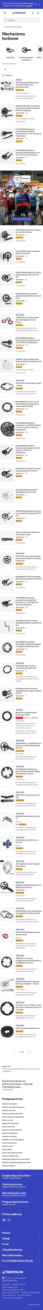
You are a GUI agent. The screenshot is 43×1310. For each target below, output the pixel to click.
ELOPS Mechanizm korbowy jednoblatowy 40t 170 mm (27, 491)
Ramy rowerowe (8, 1127)
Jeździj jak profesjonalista (21, 219)
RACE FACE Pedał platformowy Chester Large (28, 933)
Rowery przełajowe (10, 1133)
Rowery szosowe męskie (12, 1130)
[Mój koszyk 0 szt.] (38, 13)
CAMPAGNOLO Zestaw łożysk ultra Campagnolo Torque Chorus (27, 320)
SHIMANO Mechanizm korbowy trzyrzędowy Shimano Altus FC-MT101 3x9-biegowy (28, 108)
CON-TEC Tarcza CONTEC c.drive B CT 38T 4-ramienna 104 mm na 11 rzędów (29, 1007)
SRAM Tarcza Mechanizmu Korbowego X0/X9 (26, 714)
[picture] (7, 86)
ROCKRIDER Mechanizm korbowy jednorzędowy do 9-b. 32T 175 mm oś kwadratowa (28, 340)
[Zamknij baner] (39, 4)
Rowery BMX (7, 1149)
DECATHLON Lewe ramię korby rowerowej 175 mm (28, 533)
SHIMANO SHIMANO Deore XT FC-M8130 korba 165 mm (29, 886)
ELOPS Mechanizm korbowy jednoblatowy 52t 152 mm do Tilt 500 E (28, 296)
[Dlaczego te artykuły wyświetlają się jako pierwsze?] (3, 75)
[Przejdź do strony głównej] (18, 13)
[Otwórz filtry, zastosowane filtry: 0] (5, 69)
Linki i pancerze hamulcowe (13, 1117)
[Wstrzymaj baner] (35, 4)
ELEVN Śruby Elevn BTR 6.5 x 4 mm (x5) (27, 841)
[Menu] (4, 13)
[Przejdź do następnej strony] (29, 1052)
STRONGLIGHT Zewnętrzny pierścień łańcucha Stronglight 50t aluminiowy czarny (28, 771)
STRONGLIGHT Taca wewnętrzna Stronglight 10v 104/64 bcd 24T (29, 912)
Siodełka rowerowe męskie (13, 1140)
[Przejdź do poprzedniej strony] (13, 1052)
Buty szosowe (7, 1120)
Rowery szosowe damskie (12, 1114)
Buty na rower (7, 1146)
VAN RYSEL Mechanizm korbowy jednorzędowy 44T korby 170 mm (28, 274)
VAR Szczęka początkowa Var (27, 1028)
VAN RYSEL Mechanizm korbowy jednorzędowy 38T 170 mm (28, 470)
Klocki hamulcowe (9, 1143)
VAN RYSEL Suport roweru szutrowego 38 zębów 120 (26, 667)
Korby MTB (10, 57)
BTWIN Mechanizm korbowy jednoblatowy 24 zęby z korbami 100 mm (29, 691)
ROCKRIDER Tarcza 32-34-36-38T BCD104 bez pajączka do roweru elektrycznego (27, 404)
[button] (35, 723)
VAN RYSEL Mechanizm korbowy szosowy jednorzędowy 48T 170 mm (28, 513)
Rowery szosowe (9, 1110)
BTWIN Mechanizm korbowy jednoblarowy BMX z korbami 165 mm (29, 623)
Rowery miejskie (8, 1166)
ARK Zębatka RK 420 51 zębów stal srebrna (28, 865)
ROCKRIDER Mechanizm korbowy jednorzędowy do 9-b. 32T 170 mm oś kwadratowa (28, 152)
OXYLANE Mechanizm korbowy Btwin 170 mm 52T (28, 252)
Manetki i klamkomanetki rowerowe (16, 1162)
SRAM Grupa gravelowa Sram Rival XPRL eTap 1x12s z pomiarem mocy (27, 85)
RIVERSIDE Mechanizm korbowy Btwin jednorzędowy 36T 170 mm (29, 578)
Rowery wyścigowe (9, 1104)
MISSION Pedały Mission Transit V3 (28, 817)
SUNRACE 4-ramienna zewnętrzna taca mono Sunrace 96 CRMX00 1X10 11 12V (28, 960)
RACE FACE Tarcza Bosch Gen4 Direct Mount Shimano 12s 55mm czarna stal (28, 558)
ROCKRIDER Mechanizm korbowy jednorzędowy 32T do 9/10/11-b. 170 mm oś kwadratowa (28, 449)
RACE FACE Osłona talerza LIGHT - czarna (29, 384)
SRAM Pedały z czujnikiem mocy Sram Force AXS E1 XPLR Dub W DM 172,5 (29, 745)
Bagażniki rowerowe (10, 1123)
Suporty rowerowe (9, 1136)
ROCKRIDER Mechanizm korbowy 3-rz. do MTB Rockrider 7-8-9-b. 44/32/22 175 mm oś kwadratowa (28, 426)
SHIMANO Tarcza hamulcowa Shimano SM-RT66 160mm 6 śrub (28, 360)
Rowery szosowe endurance (13, 1107)
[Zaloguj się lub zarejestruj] (33, 13)
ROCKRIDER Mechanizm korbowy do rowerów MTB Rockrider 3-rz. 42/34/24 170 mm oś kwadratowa (27, 601)
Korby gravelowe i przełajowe (27, 59)
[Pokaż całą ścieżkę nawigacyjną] (3, 27)
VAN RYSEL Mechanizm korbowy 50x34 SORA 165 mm (28, 231)
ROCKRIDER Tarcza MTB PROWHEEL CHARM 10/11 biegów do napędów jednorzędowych (28, 644)
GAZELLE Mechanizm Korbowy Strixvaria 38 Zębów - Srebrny (28, 983)
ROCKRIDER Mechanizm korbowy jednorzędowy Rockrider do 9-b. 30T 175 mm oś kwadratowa (29, 132)
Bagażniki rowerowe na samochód (16, 1159)
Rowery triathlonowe (10, 1156)
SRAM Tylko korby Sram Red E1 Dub (28, 796)
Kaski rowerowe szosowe (12, 1153)
